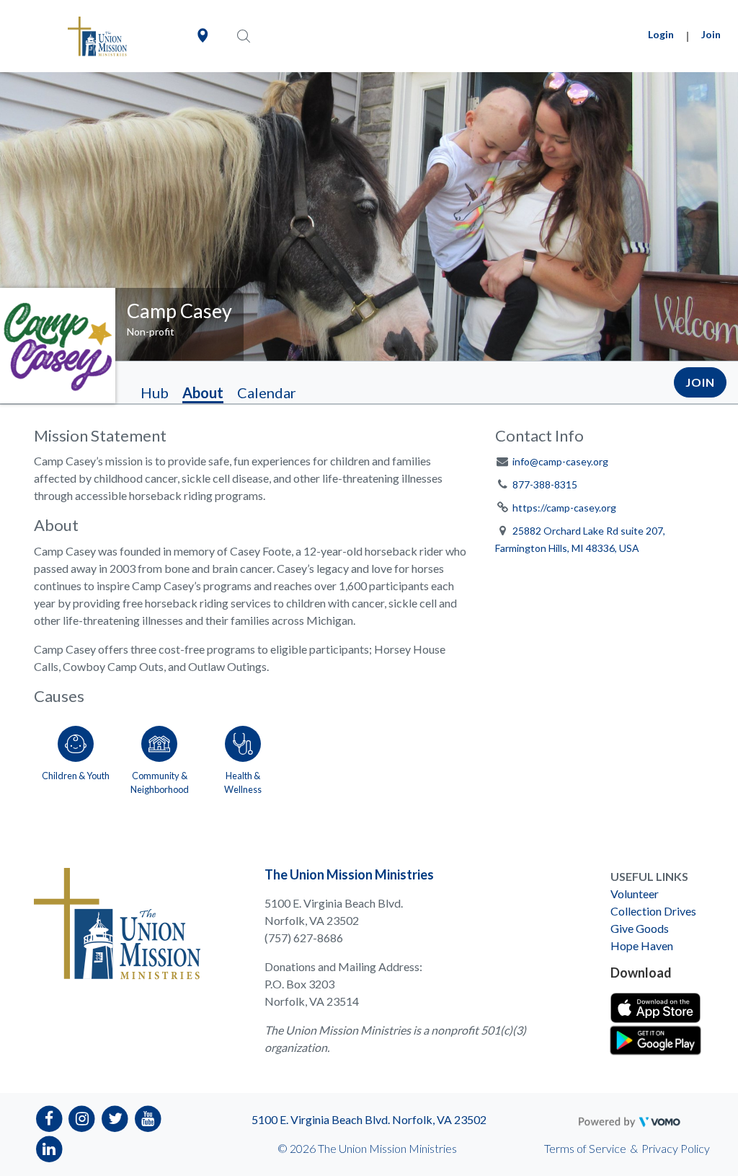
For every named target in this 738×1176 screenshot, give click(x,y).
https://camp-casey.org (564, 507)
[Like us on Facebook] (49, 1117)
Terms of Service (585, 1148)
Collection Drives (653, 911)
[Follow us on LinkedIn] (49, 1148)
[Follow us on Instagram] (82, 1117)
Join (711, 34)
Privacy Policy (675, 1148)
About (202, 392)
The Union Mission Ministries (349, 874)
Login (661, 34)
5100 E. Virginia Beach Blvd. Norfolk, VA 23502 (369, 1119)
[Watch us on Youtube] (148, 1117)
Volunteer (634, 893)
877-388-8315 (544, 484)
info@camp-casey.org (560, 461)
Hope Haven (641, 945)
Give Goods (639, 928)
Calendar (266, 392)
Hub (155, 392)
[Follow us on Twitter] (114, 1117)
